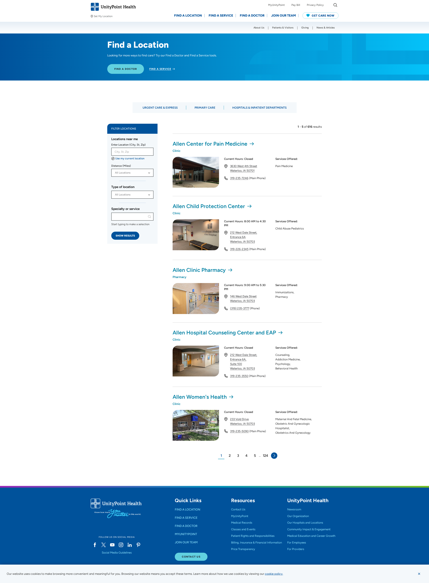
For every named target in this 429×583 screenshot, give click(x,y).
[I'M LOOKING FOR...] (335, 5)
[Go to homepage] (113, 7)
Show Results (125, 235)
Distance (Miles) (121, 165)
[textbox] (130, 173)
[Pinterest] (138, 545)
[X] (104, 545)
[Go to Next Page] (274, 455)
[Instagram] (121, 545)
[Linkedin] (130, 545)
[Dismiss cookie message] (419, 574)
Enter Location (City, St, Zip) (128, 144)
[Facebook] (95, 545)
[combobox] (132, 152)
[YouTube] (112, 545)
